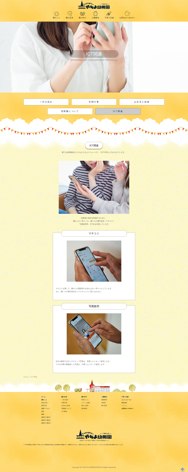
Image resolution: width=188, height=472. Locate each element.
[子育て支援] (109, 11)
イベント (124, 405)
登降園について (66, 408)
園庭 (42, 414)
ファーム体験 (85, 402)
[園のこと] (56, 11)
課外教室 (84, 408)
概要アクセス (45, 408)
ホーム (43, 397)
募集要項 (104, 400)
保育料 (104, 402)
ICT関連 (34, 377)
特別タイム (85, 400)
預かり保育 (85, 405)
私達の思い (45, 402)
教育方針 (44, 405)
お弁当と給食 (65, 405)
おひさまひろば (126, 400)
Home (26, 377)
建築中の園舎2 (46, 420)
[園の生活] (69, 11)
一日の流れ (65, 400)
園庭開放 (124, 402)
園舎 (42, 411)
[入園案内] (95, 11)
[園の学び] (82, 11)
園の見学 (104, 405)
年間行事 (64, 402)
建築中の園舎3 (46, 423)
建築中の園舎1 (46, 417)
